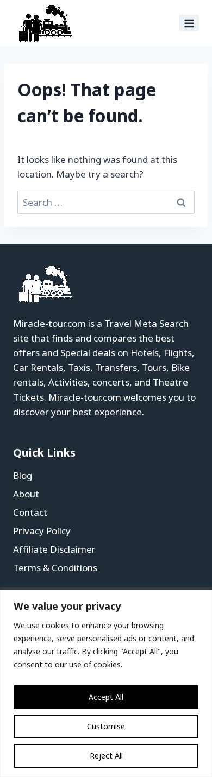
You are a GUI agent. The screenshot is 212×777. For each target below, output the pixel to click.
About (26, 494)
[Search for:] (106, 202)
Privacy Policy (42, 531)
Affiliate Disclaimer (54, 549)
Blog (22, 475)
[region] (106, 683)
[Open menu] (189, 23)
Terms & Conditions (55, 567)
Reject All (106, 755)
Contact (30, 512)
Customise (106, 726)
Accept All (106, 697)
